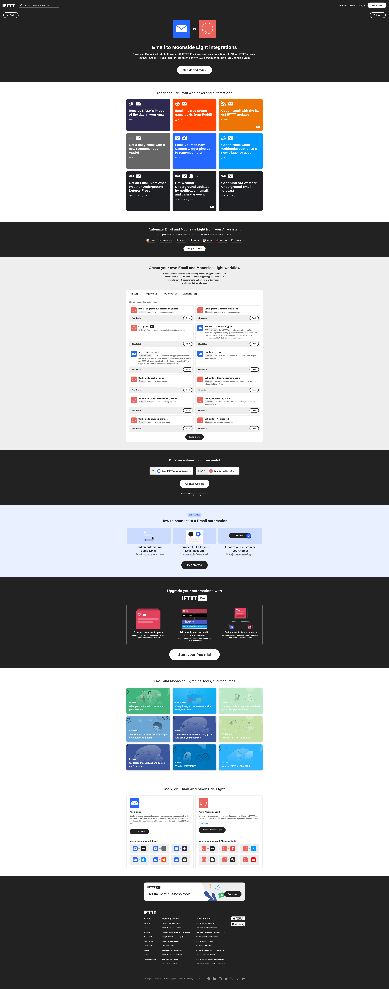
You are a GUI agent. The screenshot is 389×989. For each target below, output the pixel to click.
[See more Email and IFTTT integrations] (159, 848)
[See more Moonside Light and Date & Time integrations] (208, 860)
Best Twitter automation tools (207, 928)
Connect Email (139, 831)
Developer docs (150, 959)
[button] (194, 565)
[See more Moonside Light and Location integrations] (249, 848)
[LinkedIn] (214, 979)
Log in (362, 5)
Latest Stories (203, 918)
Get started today (194, 70)
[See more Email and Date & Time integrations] (180, 860)
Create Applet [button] (194, 483)
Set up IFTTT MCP (194, 249)
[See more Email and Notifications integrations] (139, 860)
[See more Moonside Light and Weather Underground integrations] (208, 848)
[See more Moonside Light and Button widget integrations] (228, 848)
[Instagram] (220, 979)
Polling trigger (212, 330)
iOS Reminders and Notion (172, 950)
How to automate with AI (205, 923)
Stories (146, 928)
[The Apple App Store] (238, 918)
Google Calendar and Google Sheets (176, 932)
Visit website (203, 823)
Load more (194, 437)
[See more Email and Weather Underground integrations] (139, 848)
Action (143, 312)
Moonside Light (190, 47)
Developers (148, 979)
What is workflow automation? (207, 937)
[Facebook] (209, 979)
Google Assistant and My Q (172, 937)
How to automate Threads (206, 955)
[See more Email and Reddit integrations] (159, 860)
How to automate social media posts (210, 959)
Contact (182, 979)
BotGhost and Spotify (170, 941)
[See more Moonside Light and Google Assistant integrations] (228, 860)
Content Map (149, 946)
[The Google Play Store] (238, 924)
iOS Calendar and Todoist (172, 955)
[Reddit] (243, 979)
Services (147, 923)
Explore (342, 5)
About (197, 979)
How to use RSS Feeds (205, 941)
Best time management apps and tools (210, 932)
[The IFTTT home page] (9, 5)
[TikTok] (237, 979)
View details (136, 318)
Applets (147, 932)
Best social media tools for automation (210, 964)
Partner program (170, 979)
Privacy (190, 979)
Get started (377, 5)
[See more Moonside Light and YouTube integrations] (249, 860)
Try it (188, 318)
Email (158, 47)
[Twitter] (232, 979)
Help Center (148, 941)
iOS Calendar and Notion (171, 928)
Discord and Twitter (169, 964)
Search (146, 950)
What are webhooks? (204, 946)
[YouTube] (226, 979)
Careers (158, 979)
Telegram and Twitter (170, 959)
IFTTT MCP (148, 937)
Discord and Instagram (171, 923)
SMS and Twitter (168, 946)
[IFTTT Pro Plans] (152, 326)
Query (143, 330)
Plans (352, 5)
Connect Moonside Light (212, 830)
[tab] (133, 294)
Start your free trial (194, 655)
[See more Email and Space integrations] (180, 848)
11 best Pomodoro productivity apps (210, 950)
